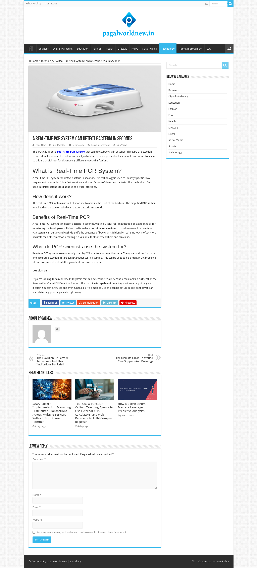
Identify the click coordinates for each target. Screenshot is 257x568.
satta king (75, 561)
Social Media (149, 48)
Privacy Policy (33, 3)
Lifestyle (122, 48)
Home (31, 48)
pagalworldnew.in (57, 561)
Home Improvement (190, 48)
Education (82, 48)
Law (209, 48)
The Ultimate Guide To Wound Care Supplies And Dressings (134, 358)
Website (37, 519)
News (135, 48)
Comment (39, 459)
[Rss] (206, 3)
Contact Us (51, 3)
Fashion (97, 48)
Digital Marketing (63, 48)
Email (37, 507)
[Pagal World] (128, 25)
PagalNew (41, 145)
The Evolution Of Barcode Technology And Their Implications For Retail (52, 360)
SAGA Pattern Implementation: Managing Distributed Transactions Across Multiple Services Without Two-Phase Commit (52, 413)
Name (37, 494)
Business (44, 48)
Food (171, 115)
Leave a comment (100, 145)
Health (109, 48)
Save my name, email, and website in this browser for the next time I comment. (82, 532)
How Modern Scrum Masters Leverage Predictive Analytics (132, 407)
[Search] (230, 4)
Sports (172, 146)
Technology (167, 48)
